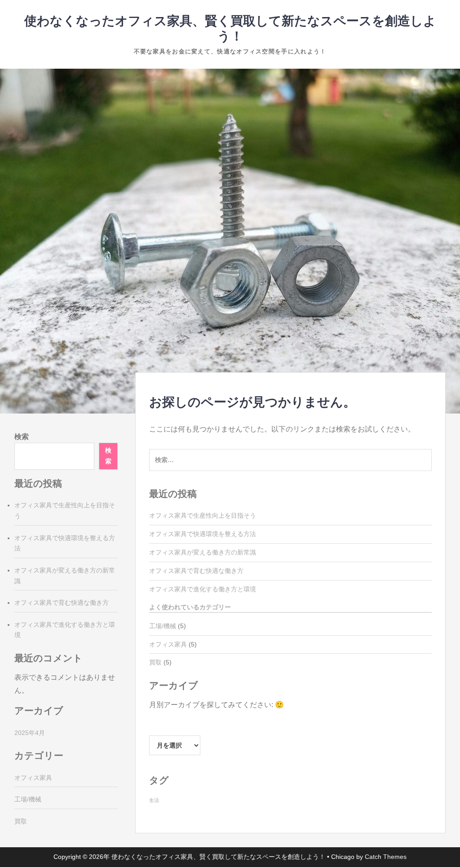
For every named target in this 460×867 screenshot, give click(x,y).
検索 (21, 436)
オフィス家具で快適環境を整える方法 (202, 533)
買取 (155, 662)
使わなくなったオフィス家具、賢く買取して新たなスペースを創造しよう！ (218, 856)
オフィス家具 (168, 644)
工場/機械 (162, 625)
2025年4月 (29, 732)
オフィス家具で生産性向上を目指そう (202, 515)
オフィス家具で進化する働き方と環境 (202, 589)
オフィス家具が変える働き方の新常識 (202, 552)
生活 (154, 800)
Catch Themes (386, 856)
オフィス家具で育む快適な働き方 (196, 570)
